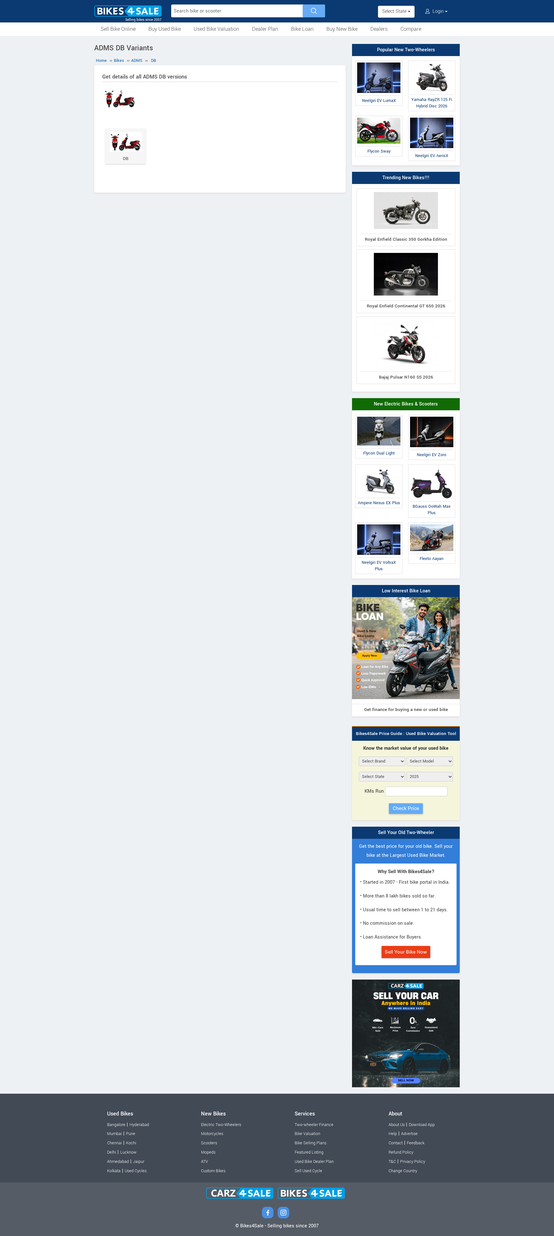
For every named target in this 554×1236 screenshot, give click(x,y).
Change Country (403, 1171)
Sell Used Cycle (308, 1171)
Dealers (379, 29)
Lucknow (128, 1152)
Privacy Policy (412, 1162)
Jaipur (138, 1162)
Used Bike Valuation (216, 29)
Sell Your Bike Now (406, 952)
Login (438, 11)
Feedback (415, 1143)
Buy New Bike (341, 29)
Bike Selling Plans (310, 1143)
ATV (204, 1162)
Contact (396, 1143)
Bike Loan (302, 29)
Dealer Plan (265, 29)
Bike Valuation (307, 1134)
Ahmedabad (118, 1162)
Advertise (409, 1134)
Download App (422, 1125)
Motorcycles (212, 1134)
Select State (395, 11)
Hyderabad (139, 1125)
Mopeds (208, 1152)
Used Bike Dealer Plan (314, 1162)
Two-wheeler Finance (314, 1125)
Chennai (114, 1143)
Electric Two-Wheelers (221, 1125)
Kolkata (114, 1171)
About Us (397, 1125)
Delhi (111, 1152)
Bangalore (116, 1125)
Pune (130, 1134)
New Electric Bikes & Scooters (406, 404)
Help (393, 1134)
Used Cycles (136, 1171)
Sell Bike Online (118, 29)
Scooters (209, 1143)
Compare (410, 29)
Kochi (131, 1143)
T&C (392, 1162)
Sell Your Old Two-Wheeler (406, 832)
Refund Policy (401, 1152)
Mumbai (114, 1134)
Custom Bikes (213, 1171)
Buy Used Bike (164, 29)
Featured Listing (309, 1152)
